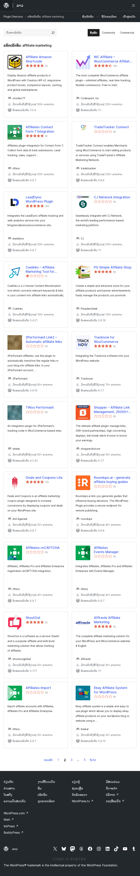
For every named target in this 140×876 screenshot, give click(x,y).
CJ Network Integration (112, 197)
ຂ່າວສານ (9, 788)
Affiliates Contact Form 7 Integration (40, 129)
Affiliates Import (38, 688)
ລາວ (15, 849)
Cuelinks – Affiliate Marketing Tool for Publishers (40, 269)
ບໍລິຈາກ (112, 795)
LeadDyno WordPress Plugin (39, 199)
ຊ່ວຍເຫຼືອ (77, 788)
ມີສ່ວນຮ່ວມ (113, 782)
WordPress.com (16, 813)
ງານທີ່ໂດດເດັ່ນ (46, 782)
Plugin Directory (13, 16)
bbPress (11, 826)
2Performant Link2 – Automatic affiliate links (44, 339)
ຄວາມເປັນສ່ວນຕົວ (15, 801)
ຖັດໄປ (93, 759)
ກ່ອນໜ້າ (48, 759)
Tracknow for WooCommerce (106, 339)
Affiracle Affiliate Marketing (107, 620)
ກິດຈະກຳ (111, 788)
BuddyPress (14, 832)
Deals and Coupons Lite (44, 477)
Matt (9, 819)
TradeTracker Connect (111, 127)
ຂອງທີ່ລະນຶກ (115, 801)
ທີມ (40, 788)
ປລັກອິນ (42, 795)
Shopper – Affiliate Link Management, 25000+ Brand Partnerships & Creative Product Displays (112, 409)
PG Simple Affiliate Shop (112, 267)
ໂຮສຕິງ (8, 795)
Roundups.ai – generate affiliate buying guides (112, 480)
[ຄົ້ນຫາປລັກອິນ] (53, 32)
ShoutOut (33, 618)
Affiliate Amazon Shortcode (39, 59)
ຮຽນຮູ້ (76, 782)
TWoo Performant (40, 407)
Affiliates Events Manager (106, 550)
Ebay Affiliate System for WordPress (110, 690)
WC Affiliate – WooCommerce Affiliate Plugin (112, 59)
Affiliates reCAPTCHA (43, 548)
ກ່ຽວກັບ (8, 782)
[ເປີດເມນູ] (134, 5)
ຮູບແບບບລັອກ (46, 801)
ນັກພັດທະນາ (79, 795)
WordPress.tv (83, 801)
